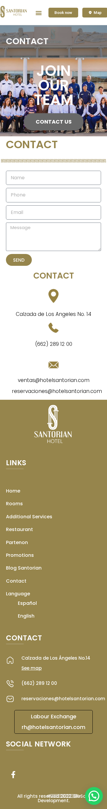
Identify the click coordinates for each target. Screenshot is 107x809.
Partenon (17, 542)
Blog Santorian (24, 568)
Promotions (20, 555)
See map (31, 668)
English (26, 616)
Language (18, 593)
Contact (16, 581)
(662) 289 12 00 (39, 683)
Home (13, 490)
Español (27, 603)
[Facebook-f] (13, 775)
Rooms (14, 503)
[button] (39, 12)
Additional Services (29, 516)
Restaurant (19, 529)
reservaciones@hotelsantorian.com (63, 699)
